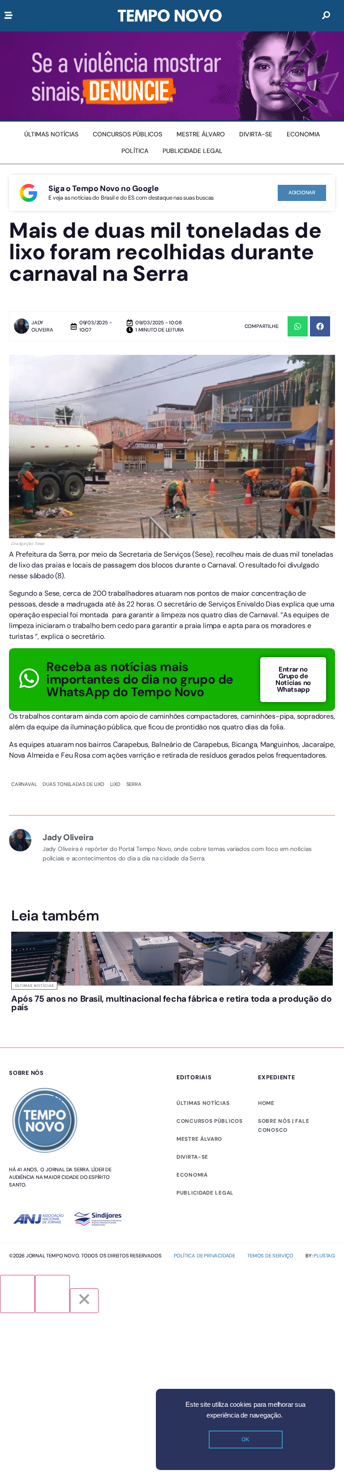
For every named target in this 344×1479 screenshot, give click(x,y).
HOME (266, 1103)
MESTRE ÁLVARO (199, 1139)
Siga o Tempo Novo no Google (103, 188)
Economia (192, 1174)
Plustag (324, 1255)
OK (245, 1439)
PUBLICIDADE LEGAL (205, 1192)
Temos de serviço (270, 1255)
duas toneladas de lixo (73, 784)
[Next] (52, 1294)
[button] (298, 326)
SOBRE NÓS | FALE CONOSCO (283, 1125)
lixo (115, 784)
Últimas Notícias (34, 985)
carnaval (24, 784)
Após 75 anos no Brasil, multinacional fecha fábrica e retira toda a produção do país (171, 1003)
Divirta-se (192, 1157)
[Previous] (17, 1294)
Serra (134, 784)
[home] (170, 15)
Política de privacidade (204, 1255)
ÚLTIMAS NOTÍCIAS (202, 1103)
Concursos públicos (209, 1121)
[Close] (84, 1300)
